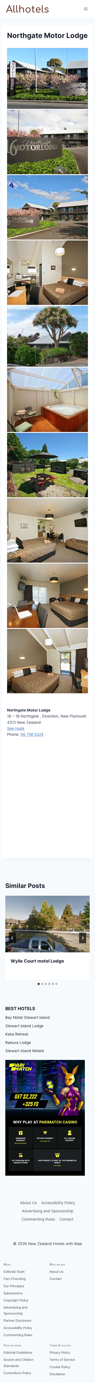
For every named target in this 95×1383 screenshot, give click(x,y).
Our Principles (14, 1286)
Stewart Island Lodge (24, 1026)
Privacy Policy (59, 1353)
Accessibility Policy (58, 1203)
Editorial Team (14, 1272)
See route (15, 728)
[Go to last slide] (12, 938)
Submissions (13, 1293)
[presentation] (47, 924)
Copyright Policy (16, 1300)
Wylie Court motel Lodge (37, 961)
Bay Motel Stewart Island (27, 1017)
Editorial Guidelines (18, 1353)
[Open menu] (86, 8)
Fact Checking (15, 1279)
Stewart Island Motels (24, 1051)
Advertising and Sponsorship (47, 1211)
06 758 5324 (32, 734)
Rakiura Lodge (18, 1042)
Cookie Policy (59, 1367)
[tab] (39, 984)
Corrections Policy (17, 1373)
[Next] (82, 938)
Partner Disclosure (17, 1321)
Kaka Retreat (16, 1034)
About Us (28, 1203)
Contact (66, 1219)
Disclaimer (57, 1374)
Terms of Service (62, 1360)
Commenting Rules (38, 1219)
